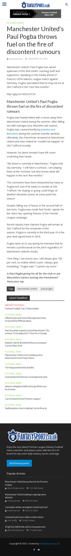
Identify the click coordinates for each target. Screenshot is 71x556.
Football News (15, 22)
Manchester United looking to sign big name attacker (25, 496)
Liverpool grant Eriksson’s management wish (26, 377)
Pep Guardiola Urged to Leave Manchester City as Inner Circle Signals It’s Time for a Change (27, 332)
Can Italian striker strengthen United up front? (26, 507)
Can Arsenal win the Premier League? (22, 399)
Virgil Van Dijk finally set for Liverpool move (25, 527)
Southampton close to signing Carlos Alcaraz (26, 408)
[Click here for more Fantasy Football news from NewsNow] (24, 13)
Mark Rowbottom (15, 488)
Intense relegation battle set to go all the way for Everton (26, 388)
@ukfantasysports (19, 463)
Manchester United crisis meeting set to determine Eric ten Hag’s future (23, 356)
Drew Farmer (16, 58)
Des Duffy (12, 520)
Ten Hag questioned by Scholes (19, 367)
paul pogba (47, 288)
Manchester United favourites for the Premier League (26, 483)
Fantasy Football (14, 305)
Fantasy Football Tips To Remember (22, 308)
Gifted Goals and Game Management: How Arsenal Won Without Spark (25, 319)
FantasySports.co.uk (49, 543)
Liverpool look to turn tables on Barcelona (24, 517)
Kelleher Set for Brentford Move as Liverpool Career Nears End (25, 344)
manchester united (27, 288)
